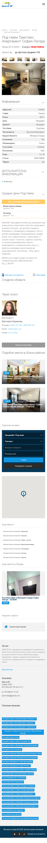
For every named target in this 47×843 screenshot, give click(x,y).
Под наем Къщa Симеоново (13, 782)
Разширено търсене (23, 466)
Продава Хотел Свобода (12, 749)
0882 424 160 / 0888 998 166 (22, 325)
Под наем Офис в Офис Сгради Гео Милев (18, 786)
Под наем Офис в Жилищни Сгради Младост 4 (20, 806)
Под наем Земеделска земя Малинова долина (20, 818)
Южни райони (24, 30)
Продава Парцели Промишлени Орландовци (20, 757)
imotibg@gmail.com (12, 696)
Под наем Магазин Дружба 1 (13, 810)
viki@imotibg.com (15, 329)
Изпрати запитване (24, 345)
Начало (4, 30)
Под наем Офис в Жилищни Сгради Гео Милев (20, 802)
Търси (23, 460)
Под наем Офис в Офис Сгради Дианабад (18, 790)
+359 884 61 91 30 (10, 692)
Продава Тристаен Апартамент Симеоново (19, 727)
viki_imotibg (13, 333)
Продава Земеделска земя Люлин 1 (16, 766)
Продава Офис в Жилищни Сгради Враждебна (20, 745)
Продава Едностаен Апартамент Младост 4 (19, 719)
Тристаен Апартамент (12, 32)
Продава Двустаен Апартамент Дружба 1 (18, 723)
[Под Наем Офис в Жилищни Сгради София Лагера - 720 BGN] (23, 583)
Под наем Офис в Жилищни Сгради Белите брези (21, 798)
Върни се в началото (36, 834)
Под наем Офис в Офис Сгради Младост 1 (19, 794)
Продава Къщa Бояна (11, 737)
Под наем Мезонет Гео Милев (14, 778)
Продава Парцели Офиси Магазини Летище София (22, 753)
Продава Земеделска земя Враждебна (17, 761)
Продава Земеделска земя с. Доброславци (19, 770)
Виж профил (7, 318)
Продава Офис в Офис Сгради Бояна (17, 741)
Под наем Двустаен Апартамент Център (18, 774)
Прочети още (7, 670)
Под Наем (13, 30)
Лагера (34, 30)
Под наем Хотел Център (12, 814)
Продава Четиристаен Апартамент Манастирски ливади (23, 732)
